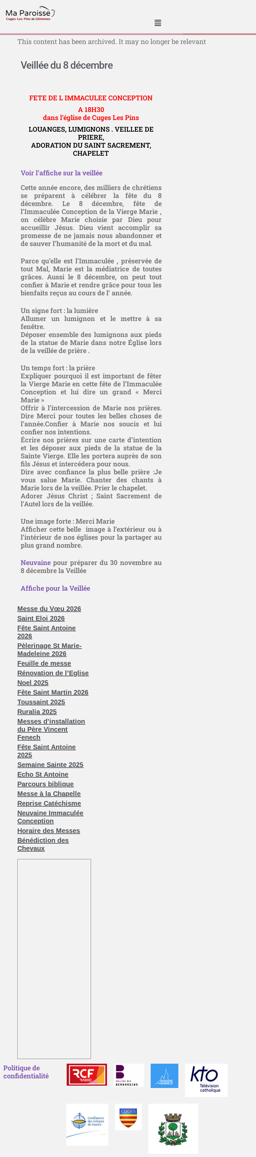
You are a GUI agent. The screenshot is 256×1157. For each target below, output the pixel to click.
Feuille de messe (44, 663)
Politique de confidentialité (26, 1071)
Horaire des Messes (48, 830)
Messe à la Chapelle (49, 793)
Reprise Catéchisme (49, 803)
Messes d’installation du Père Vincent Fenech (51, 729)
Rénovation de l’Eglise (53, 673)
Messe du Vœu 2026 (49, 608)
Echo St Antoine (42, 774)
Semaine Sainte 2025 (50, 764)
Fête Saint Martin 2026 (52, 692)
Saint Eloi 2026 (41, 618)
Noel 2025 (32, 682)
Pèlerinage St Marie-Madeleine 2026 (49, 649)
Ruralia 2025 (37, 711)
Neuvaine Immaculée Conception (50, 817)
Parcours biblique (45, 784)
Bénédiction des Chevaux (43, 844)
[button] (158, 23)
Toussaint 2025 (41, 702)
